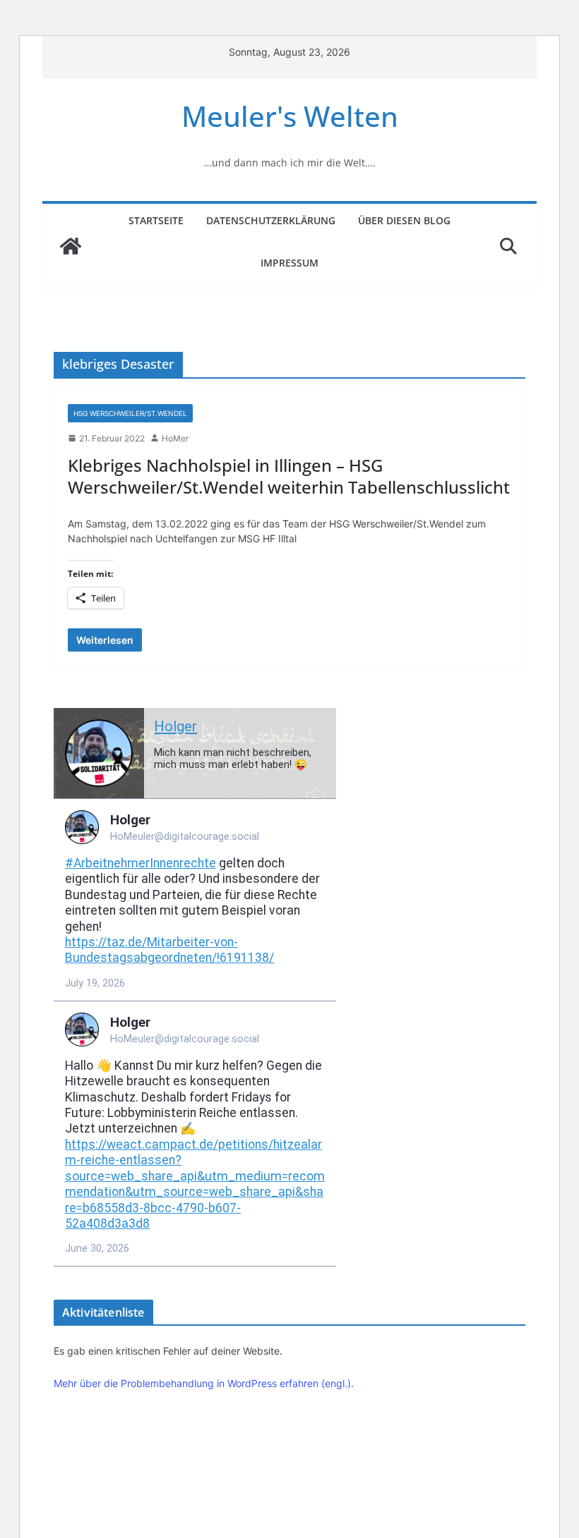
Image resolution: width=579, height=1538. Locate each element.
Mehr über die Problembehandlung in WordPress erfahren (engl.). (204, 1383)
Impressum (289, 262)
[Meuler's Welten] (71, 246)
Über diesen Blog (404, 220)
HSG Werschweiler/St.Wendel (130, 413)
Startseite (156, 220)
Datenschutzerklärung (270, 220)
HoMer (175, 438)
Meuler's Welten (289, 116)
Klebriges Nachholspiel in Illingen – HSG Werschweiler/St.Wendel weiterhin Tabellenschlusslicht (289, 476)
